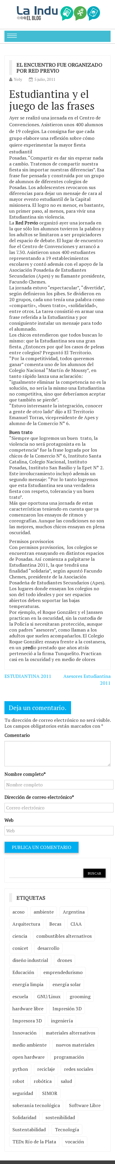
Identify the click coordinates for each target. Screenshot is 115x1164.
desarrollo (48, 948)
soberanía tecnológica (36, 1105)
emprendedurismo (63, 972)
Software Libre (85, 1105)
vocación (74, 1141)
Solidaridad (24, 1117)
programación (69, 1057)
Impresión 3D (67, 1008)
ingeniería (62, 1020)
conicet (20, 948)
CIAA (76, 924)
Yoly (18, 79)
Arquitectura (26, 924)
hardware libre (27, 1008)
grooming (80, 996)
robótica (43, 1081)
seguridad (22, 1093)
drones (64, 960)
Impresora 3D (27, 1020)
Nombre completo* (25, 774)
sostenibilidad (60, 1117)
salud (66, 1081)
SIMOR (49, 1093)
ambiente (44, 912)
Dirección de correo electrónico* (39, 797)
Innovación (24, 1032)
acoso (18, 912)
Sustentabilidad (29, 1129)
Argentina (74, 912)
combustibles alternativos (64, 936)
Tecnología (67, 1129)
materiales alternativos (70, 1032)
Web (9, 820)
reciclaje (46, 1069)
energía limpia (27, 984)
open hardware (28, 1057)
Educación (23, 972)
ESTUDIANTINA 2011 (27, 676)
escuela (20, 996)
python (20, 1069)
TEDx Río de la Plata (34, 1141)
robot (18, 1081)
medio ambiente (29, 1045)
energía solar (66, 984)
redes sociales (78, 1069)
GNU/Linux (48, 996)
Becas (55, 924)
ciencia (19, 936)
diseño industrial (30, 960)
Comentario (17, 735)
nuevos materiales (75, 1045)
